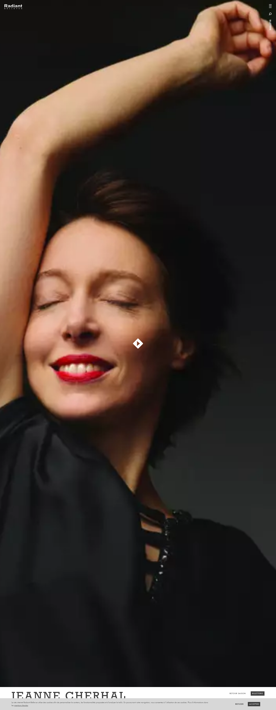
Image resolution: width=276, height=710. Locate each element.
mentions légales (21, 706)
